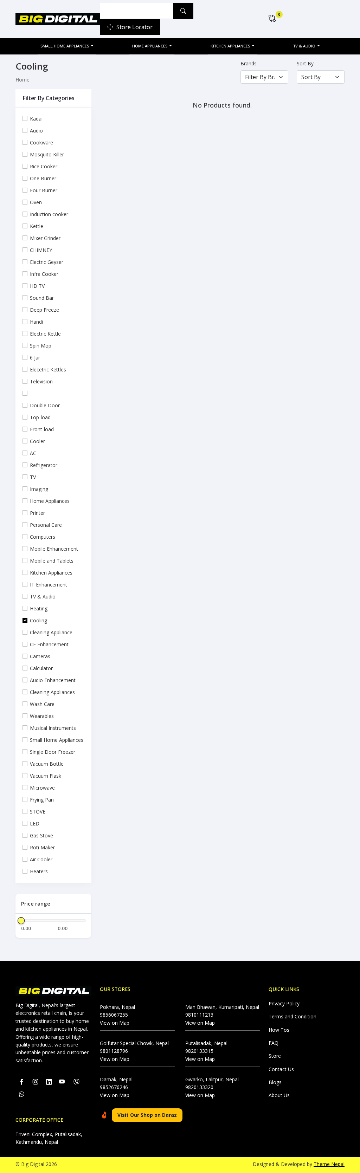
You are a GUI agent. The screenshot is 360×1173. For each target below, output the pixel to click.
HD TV (37, 286)
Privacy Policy (284, 1003)
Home (22, 79)
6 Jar (35, 357)
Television (41, 381)
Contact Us (281, 1069)
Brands (248, 63)
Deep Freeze (44, 309)
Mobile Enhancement (54, 548)
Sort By (305, 63)
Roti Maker (42, 847)
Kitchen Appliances (231, 45)
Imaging (39, 489)
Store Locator (134, 27)
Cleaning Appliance (51, 632)
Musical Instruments (53, 728)
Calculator (41, 668)
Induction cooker (49, 214)
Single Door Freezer (52, 751)
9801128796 (114, 1051)
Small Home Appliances (65, 45)
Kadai (36, 118)
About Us (279, 1095)
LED (34, 823)
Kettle (36, 226)
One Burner (43, 178)
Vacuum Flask (45, 775)
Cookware (41, 142)
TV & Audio (304, 45)
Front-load (42, 429)
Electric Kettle (45, 333)
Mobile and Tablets (51, 560)
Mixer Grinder (45, 238)
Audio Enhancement (53, 680)
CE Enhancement (49, 644)
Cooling (38, 620)
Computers (42, 536)
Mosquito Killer (47, 154)
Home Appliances (150, 45)
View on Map (114, 1022)
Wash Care (42, 704)
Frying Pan (42, 799)
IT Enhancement (48, 584)
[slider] (21, 920)
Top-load (40, 417)
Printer (37, 513)
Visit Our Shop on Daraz (147, 1115)
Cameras (40, 656)
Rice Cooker (43, 166)
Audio (36, 130)
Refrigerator (43, 465)
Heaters (39, 871)
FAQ (273, 1042)
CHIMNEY (41, 250)
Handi (36, 321)
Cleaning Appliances (52, 692)
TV (33, 477)
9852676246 (114, 1087)
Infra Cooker (44, 274)
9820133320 (199, 1087)
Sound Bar (42, 297)
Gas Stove (41, 835)
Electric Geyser (46, 262)
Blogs (275, 1082)
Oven (36, 202)
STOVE (37, 811)
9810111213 (199, 1014)
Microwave (42, 787)
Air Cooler (41, 859)
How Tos (279, 1029)
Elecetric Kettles (48, 369)
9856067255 (114, 1014)
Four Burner (43, 190)
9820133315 (199, 1051)
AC (33, 453)
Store (275, 1055)
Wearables (42, 716)
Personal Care (46, 524)
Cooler (37, 441)
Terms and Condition (292, 1016)
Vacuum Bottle (47, 763)
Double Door (45, 405)
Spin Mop (40, 345)
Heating (38, 608)
